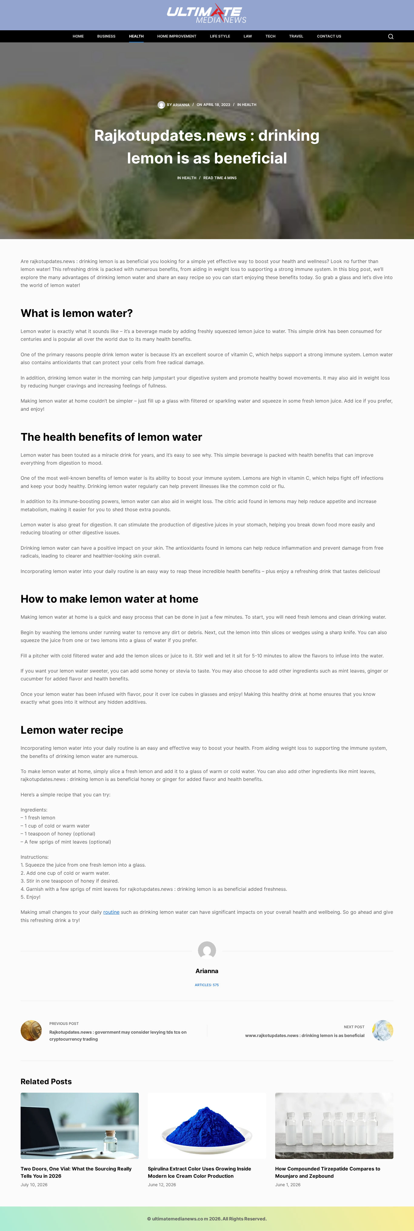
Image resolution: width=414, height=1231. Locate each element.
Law (248, 36)
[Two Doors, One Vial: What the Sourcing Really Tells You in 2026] (80, 1126)
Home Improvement (176, 36)
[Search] (390, 36)
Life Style (220, 36)
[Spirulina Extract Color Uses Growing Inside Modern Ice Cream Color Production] (207, 1126)
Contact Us (329, 36)
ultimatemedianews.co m (180, 1219)
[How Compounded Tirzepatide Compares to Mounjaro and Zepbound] (334, 1126)
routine (111, 912)
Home (78, 36)
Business (106, 36)
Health (136, 36)
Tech (270, 36)
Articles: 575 (207, 985)
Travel (296, 36)
